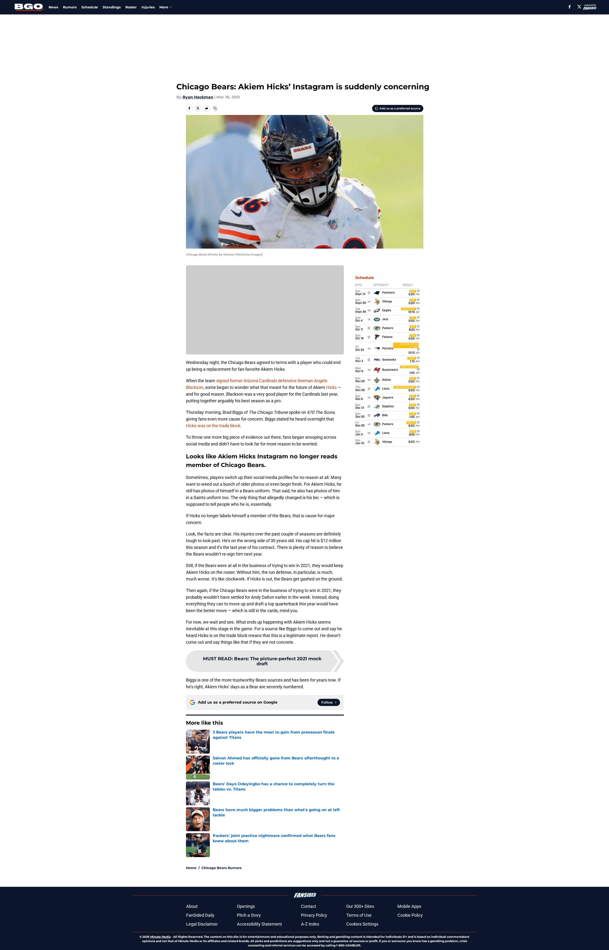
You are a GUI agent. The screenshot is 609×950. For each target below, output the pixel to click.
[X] (579, 7)
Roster (131, 7)
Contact (308, 906)
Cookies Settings (362, 924)
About (192, 906)
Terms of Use (359, 915)
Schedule (89, 7)
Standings (112, 7)
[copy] (215, 108)
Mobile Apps (409, 906)
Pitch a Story (249, 915)
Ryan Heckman (198, 97)
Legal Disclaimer (202, 924)
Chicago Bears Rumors (221, 868)
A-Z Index (310, 924)
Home (191, 868)
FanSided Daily (200, 915)
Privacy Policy (314, 915)
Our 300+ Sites (360, 906)
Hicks (331, 387)
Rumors (70, 7)
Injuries (148, 7)
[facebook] (570, 7)
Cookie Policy (410, 915)
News (53, 7)
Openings (246, 906)
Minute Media (160, 937)
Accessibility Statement (259, 924)
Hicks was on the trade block (213, 425)
